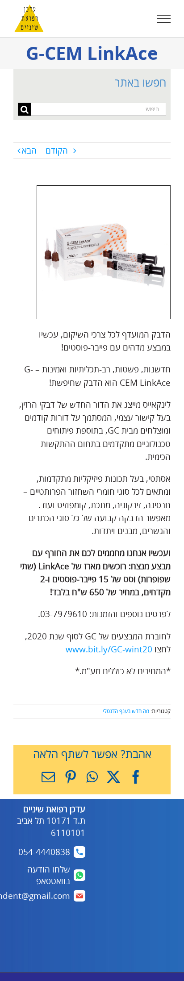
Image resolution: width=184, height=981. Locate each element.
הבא (29, 150)
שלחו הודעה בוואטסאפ (48, 875)
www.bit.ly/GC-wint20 (109, 649)
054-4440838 (44, 852)
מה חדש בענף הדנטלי (126, 711)
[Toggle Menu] (164, 19)
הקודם (57, 150)
